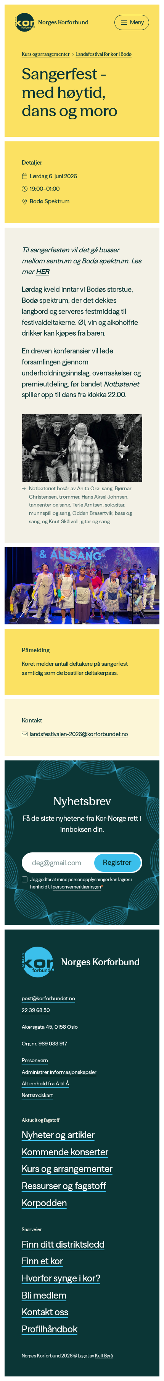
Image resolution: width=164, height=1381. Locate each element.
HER (42, 271)
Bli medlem (44, 1295)
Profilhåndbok (49, 1329)
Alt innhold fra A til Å (45, 1083)
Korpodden (44, 1202)
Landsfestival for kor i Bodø (104, 54)
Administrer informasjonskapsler (59, 1072)
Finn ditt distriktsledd (63, 1244)
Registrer (117, 862)
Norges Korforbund (100, 962)
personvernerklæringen (77, 887)
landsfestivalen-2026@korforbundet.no (79, 734)
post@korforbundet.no (48, 998)
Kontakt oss (45, 1312)
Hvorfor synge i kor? (61, 1278)
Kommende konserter (65, 1152)
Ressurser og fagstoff (64, 1185)
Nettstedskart (37, 1095)
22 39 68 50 (36, 1010)
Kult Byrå (104, 1356)
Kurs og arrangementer (46, 54)
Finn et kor (42, 1261)
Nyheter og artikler (58, 1134)
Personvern (35, 1060)
